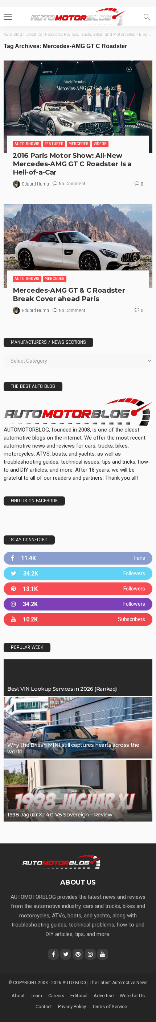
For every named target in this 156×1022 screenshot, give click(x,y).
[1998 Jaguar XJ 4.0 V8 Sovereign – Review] (78, 791)
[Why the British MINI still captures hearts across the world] (78, 728)
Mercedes (79, 144)
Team (36, 995)
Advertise (104, 995)
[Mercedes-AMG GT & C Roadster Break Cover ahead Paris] (78, 246)
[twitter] (78, 573)
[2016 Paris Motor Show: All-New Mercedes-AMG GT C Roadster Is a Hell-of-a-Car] (78, 107)
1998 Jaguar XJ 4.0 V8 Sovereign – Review (59, 814)
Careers (56, 995)
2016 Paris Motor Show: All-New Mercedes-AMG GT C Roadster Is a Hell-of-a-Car (72, 163)
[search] (146, 16)
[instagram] (78, 604)
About (18, 995)
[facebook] (78, 558)
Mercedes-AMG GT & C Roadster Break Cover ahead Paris (69, 294)
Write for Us (132, 995)
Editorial (78, 995)
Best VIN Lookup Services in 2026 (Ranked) (62, 689)
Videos (100, 144)
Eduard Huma (35, 184)
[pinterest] (78, 588)
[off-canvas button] (8, 16)
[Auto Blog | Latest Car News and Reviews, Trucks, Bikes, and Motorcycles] (61, 861)
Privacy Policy (72, 1006)
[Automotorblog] (78, 16)
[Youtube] (78, 619)
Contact (44, 1006)
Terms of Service (109, 1006)
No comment (72, 184)
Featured (54, 144)
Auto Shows (27, 144)
